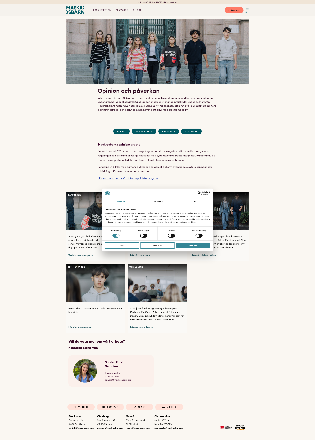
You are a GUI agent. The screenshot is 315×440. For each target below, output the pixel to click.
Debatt (121, 131)
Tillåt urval (157, 245)
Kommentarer (144, 131)
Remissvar (191, 131)
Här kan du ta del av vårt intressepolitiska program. (128, 178)
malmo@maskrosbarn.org (138, 428)
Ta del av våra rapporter (81, 255)
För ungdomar (102, 10)
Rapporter (168, 131)
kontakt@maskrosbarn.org (81, 428)
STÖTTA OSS (234, 10)
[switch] (143, 236)
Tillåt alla (193, 245)
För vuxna (122, 10)
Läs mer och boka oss (141, 327)
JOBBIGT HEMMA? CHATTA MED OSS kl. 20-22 (159, 2)
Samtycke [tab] (120, 201)
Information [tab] (157, 201)
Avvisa (122, 245)
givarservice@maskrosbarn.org (168, 428)
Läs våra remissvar (140, 255)
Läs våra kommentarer (80, 327)
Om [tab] (194, 201)
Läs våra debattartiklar (204, 255)
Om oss (137, 10)
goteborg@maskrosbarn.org (110, 428)
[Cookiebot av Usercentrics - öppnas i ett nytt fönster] (199, 193)
